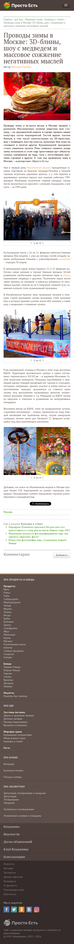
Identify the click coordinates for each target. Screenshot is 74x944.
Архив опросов (13, 877)
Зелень (7, 612)
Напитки (8, 647)
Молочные (9, 634)
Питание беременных (15, 722)
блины (66, 275)
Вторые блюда (12, 670)
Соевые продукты (14, 650)
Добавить (62, 555)
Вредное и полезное (15, 725)
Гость (7, 747)
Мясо (6, 589)
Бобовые (9, 621)
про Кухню (11, 757)
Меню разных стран (14, 738)
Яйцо (6, 631)
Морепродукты (12, 602)
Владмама (11, 826)
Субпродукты (11, 599)
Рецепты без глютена (15, 696)
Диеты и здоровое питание (19, 715)
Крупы (7, 638)
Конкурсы (10, 881)
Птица (7, 592)
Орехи (7, 625)
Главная (8, 19)
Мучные (8, 641)
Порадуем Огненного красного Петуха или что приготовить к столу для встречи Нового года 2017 (39, 528)
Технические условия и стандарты (22, 815)
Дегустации (10, 796)
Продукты (9, 586)
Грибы (7, 618)
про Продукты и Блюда (19, 579)
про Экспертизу (14, 786)
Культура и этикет (54, 19)
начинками (64, 259)
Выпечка (8, 680)
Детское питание (13, 718)
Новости (9, 864)
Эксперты (10, 872)
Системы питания (14, 712)
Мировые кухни (34, 19)
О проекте (10, 885)
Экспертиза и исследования (19, 809)
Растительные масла (15, 644)
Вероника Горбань (21, 66)
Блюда (7, 663)
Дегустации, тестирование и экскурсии (25, 793)
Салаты (7, 676)
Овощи (7, 605)
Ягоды (7, 615)
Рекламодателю (14, 890)
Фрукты (8, 608)
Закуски (8, 673)
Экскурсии (9, 802)
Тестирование (11, 799)
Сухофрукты (10, 628)
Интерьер (9, 764)
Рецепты (9, 692)
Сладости (9, 654)
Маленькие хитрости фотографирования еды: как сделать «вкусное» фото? (38, 535)
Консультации (14, 856)
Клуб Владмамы (16, 849)
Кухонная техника (13, 770)
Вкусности (12, 834)
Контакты (10, 894)
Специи (8, 657)
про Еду (18, 19)
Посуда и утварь (13, 777)
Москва (8, 512)
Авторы (8, 868)
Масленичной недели (39, 167)
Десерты (8, 683)
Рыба (6, 595)
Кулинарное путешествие (18, 735)
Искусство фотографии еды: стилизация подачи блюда (37, 541)
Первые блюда (12, 667)
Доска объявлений (18, 841)
